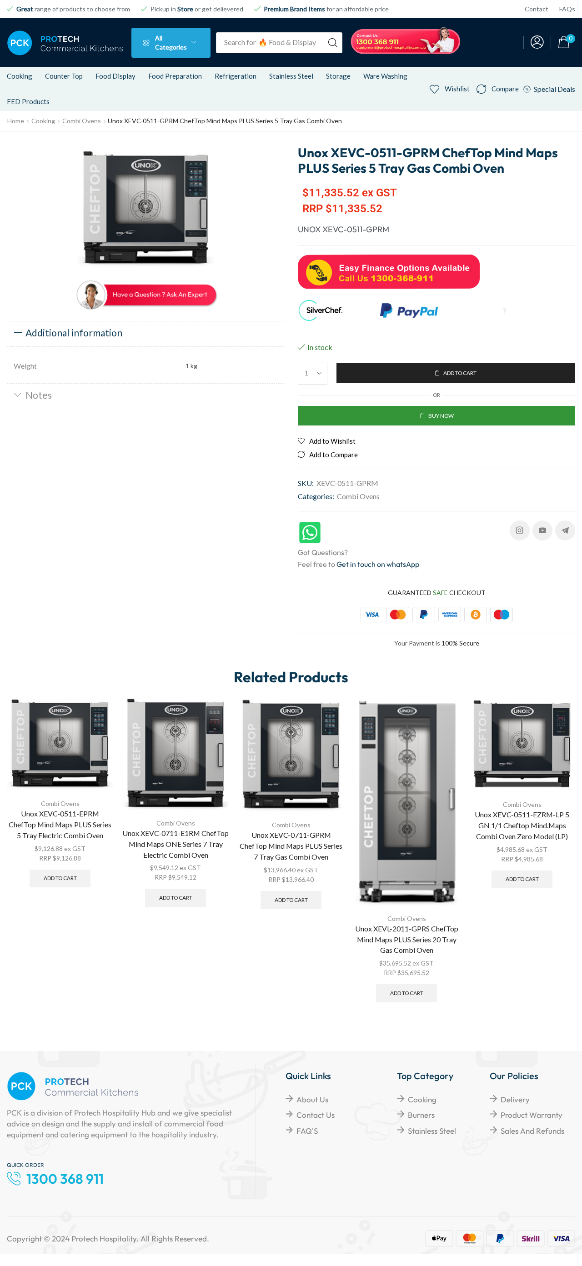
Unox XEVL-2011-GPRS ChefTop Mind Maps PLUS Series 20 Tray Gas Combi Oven (406, 939)
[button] (537, 42)
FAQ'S (307, 1131)
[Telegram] (565, 530)
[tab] (145, 333)
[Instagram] (520, 530)
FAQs (567, 9)
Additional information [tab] (73, 332)
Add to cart (60, 878)
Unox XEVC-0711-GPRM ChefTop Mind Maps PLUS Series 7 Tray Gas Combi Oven (291, 846)
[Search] (333, 43)
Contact (536, 9)
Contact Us (315, 1115)
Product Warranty (531, 1115)
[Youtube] (542, 530)
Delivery (515, 1099)
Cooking (43, 121)
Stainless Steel (432, 1131)
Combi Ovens (81, 121)
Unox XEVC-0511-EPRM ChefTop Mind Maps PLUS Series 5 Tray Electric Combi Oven (60, 824)
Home (15, 121)
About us (312, 1099)
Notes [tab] (38, 394)
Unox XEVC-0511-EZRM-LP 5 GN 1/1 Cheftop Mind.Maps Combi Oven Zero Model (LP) (522, 825)
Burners (421, 1115)
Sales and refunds (532, 1131)
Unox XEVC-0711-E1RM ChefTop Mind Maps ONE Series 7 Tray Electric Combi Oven (175, 844)
